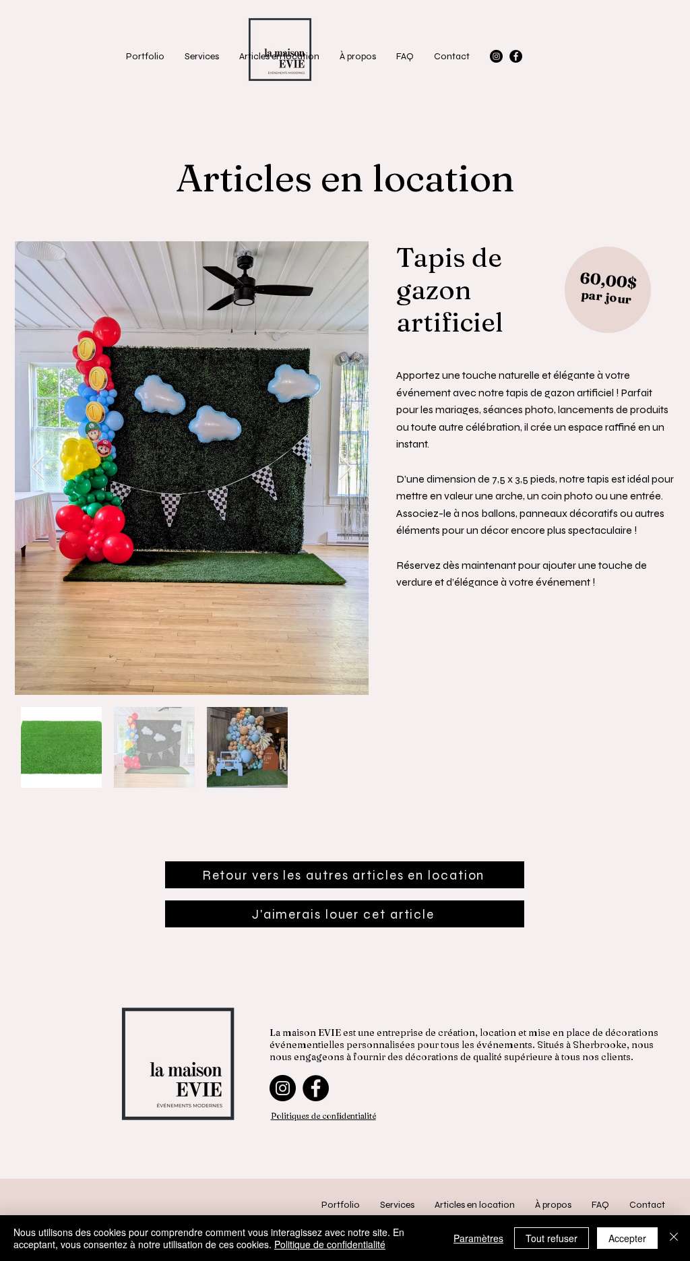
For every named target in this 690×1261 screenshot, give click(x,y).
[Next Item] (345, 468)
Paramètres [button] (478, 1238)
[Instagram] (496, 56)
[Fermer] (674, 1238)
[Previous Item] (38, 468)
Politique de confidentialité (329, 1244)
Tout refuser (551, 1238)
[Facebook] (515, 56)
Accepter (627, 1238)
